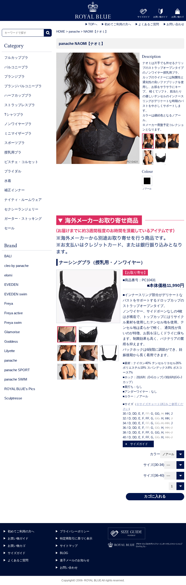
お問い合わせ (175, 24)
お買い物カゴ (16, 545)
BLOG (64, 553)
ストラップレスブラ (19, 105)
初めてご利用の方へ (117, 24)
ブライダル (12, 171)
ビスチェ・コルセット (21, 162)
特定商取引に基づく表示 (76, 538)
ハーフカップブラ (18, 95)
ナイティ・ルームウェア (23, 200)
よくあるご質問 (148, 24)
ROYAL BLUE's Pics (19, 389)
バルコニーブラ (16, 67)
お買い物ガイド (18, 538)
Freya (8, 303)
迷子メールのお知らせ (74, 560)
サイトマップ (69, 545)
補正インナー (14, 190)
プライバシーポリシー (74, 531)
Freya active (13, 313)
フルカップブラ (16, 57)
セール (9, 228)
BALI (8, 256)
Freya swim (13, 322)
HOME (60, 31)
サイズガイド (139, 444)
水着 (7, 181)
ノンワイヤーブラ (18, 124)
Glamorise (12, 332)
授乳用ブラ (12, 152)
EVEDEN (11, 284)
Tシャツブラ (13, 114)
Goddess (11, 341)
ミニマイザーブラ (18, 133)
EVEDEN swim (15, 294)
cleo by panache (16, 266)
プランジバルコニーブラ (23, 86)
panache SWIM (15, 379)
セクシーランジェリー (21, 209)
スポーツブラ (14, 143)
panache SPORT (17, 370)
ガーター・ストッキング (23, 218)
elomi (8, 275)
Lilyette (9, 351)
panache (10, 360)
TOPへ (92, 24)
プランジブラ (14, 76)
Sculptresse (13, 398)
